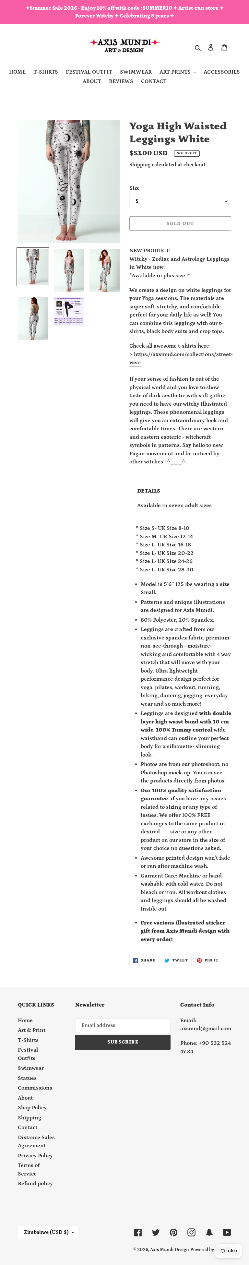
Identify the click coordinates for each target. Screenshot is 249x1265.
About (25, 1098)
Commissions (35, 1088)
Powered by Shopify (210, 1249)
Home (25, 1020)
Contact (27, 1127)
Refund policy (35, 1183)
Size (134, 188)
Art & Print (31, 1030)
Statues (27, 1078)
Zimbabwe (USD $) (46, 1232)
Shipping (139, 165)
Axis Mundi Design (169, 1249)
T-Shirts (28, 1040)
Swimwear (31, 1068)
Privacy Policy (35, 1155)
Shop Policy (32, 1107)
